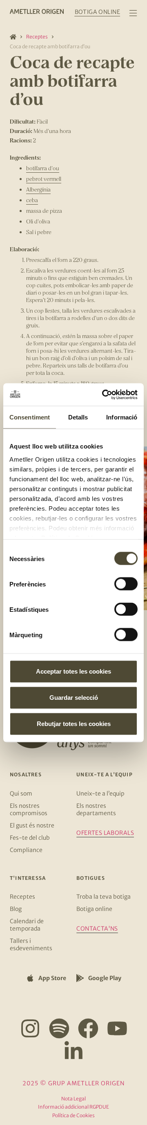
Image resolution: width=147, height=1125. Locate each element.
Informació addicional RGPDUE (73, 1107)
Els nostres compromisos (28, 809)
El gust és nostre (32, 825)
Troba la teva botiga (103, 896)
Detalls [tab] (78, 417)
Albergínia (38, 189)
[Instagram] (30, 1028)
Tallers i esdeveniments (31, 944)
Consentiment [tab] (29, 417)
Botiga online (94, 909)
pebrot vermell (43, 178)
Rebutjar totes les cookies (74, 723)
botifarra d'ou (42, 168)
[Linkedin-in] (73, 1051)
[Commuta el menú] (133, 13)
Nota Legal (73, 1099)
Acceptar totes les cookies (73, 671)
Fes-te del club (30, 837)
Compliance (26, 850)
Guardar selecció (73, 697)
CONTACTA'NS (97, 928)
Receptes (37, 37)
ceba (32, 199)
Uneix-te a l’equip (100, 793)
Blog (16, 909)
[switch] (126, 584)
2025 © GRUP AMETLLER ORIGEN (73, 1083)
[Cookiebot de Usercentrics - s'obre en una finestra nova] (104, 394)
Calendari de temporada (27, 925)
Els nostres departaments (96, 809)
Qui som (21, 793)
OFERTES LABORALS (105, 832)
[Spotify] (59, 1028)
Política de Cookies (73, 1115)
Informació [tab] (121, 417)
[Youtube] (117, 1028)
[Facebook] (88, 1028)
